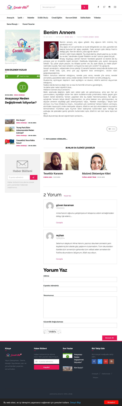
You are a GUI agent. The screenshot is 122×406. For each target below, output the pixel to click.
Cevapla (59, 222)
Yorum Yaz (67, 196)
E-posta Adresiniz (51, 286)
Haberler (30, 18)
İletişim (95, 377)
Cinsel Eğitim (57, 18)
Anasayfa (10, 18)
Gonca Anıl (47, 177)
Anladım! (111, 402)
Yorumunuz (48, 295)
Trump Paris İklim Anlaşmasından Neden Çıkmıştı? (25, 130)
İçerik (20, 18)
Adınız (46, 276)
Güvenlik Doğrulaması (53, 322)
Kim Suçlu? (20, 120)
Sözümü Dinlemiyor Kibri (96, 173)
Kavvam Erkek (71, 18)
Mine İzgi (69, 37)
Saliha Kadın (85, 18)
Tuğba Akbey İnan (91, 37)
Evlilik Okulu (43, 18)
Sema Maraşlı (12, 24)
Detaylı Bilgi (75, 402)
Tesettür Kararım (53, 173)
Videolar (97, 18)
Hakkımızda (106, 374)
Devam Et (109, 338)
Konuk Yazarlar (28, 24)
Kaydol (46, 367)
